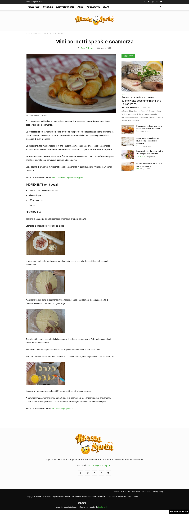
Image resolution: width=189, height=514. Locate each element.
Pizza (80, 7)
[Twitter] (157, 1)
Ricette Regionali (65, 7)
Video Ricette (93, 7)
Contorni (48, 7)
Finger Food (34, 7)
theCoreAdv (102, 507)
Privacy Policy (158, 491)
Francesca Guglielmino (130, 107)
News (106, 7)
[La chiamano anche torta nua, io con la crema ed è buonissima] (127, 166)
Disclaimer (146, 491)
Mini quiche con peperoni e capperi (67, 177)
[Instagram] (148, 1)
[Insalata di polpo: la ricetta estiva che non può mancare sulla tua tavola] (127, 154)
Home (28, 33)
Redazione (136, 491)
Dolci (137, 131)
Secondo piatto (140, 156)
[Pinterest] (153, 1)
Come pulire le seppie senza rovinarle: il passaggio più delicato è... (147, 140)
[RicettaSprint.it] (94, 20)
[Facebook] (144, 1)
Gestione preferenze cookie (179, 511)
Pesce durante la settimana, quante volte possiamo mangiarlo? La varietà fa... (142, 100)
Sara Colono (87, 48)
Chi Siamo (125, 491)
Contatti (116, 491)
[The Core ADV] (82, 504)
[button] (160, 7)
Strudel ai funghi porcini (62, 408)
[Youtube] (161, 1)
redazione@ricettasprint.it (100, 465)
